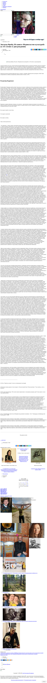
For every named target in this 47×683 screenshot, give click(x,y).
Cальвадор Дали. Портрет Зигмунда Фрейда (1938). (38, 469)
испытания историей (39, 652)
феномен (18, 22)
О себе (4, 5)
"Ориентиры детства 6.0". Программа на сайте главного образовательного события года (20, 573)
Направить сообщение (7, 6)
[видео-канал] (1, 36)
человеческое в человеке (32, 653)
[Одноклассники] (33, 49)
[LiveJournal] (39, 49)
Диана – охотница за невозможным (10, 648)
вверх (44, 681)
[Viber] (41, 49)
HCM (15, 37)
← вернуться (3, 440)
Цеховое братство (22, 652)
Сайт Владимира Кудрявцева (28, 673)
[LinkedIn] (38, 49)
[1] (6, 174)
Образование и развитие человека (7, 652)
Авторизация (3, 9)
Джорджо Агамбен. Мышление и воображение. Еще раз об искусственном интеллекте (20, 621)
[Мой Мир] (34, 49)
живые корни (19, 27)
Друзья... (4, 4)
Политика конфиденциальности (17, 680)
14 (24, 483)
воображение (19, 21)
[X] (36, 49)
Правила (4, 7)
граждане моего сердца (30, 652)
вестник (18, 28)
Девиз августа (5, 592)
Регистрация (5, 473)
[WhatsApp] (42, 49)
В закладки (5, 1)
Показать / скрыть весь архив (6, 495)
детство (18, 25)
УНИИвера (16, 652)
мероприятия (19, 33)
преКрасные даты (8, 653)
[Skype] (44, 49)
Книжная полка (17, 20)
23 (27, 485)
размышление (19, 29)
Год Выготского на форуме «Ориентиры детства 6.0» (13, 606)
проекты (18, 24)
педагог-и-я (2, 653)
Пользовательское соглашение (30, 680)
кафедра (18, 31)
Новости (4, 3)
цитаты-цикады (24, 653)
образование (19, 32)
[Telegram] (46, 49)
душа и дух (19, 26)
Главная (4, 2)
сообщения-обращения (16, 653)
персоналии (19, 30)
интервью (18, 23)
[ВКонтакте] (31, 49)
